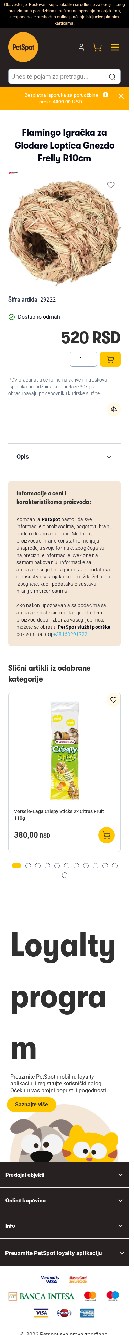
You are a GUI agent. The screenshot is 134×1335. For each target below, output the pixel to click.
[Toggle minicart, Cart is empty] (97, 47)
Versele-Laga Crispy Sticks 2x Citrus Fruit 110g (59, 814)
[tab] (16, 865)
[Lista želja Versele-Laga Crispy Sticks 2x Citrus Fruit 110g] (113, 700)
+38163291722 (70, 634)
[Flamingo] (13, 173)
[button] (112, 77)
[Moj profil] (81, 47)
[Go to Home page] (23, 47)
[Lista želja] (111, 185)
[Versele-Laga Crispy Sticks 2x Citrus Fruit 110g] (64, 751)
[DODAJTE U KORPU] (110, 359)
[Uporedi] (114, 409)
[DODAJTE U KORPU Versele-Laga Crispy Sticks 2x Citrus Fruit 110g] (106, 835)
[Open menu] (115, 47)
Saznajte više (31, 1105)
